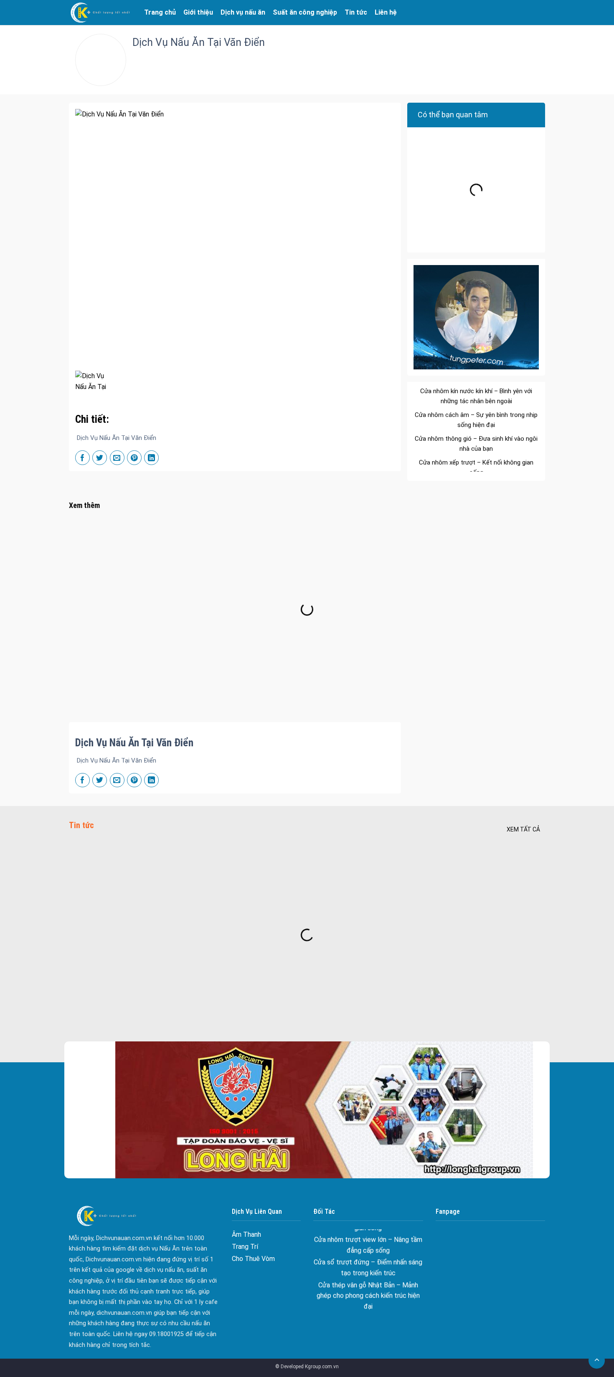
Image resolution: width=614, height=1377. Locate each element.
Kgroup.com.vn (322, 1366)
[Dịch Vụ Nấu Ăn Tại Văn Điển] (91, 380)
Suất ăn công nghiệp (305, 12)
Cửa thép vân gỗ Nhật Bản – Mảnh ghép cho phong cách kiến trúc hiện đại (368, 1266)
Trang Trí (245, 1247)
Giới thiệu (198, 12)
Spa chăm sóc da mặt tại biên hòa (368, 1300)
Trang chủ (160, 12)
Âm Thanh (246, 1234)
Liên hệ (386, 12)
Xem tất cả (523, 829)
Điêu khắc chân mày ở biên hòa (368, 1312)
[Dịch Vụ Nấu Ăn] (100, 12)
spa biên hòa (368, 1288)
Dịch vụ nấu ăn (243, 12)
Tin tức (356, 12)
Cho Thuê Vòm (253, 1259)
